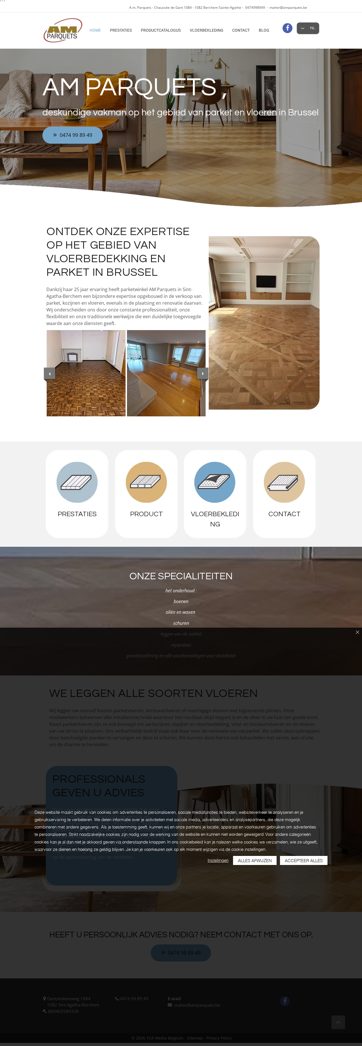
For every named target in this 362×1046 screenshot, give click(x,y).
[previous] (49, 373)
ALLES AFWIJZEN (255, 860)
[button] (86, 373)
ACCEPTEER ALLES (304, 860)
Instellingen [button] (218, 860)
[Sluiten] (357, 632)
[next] (202, 373)
